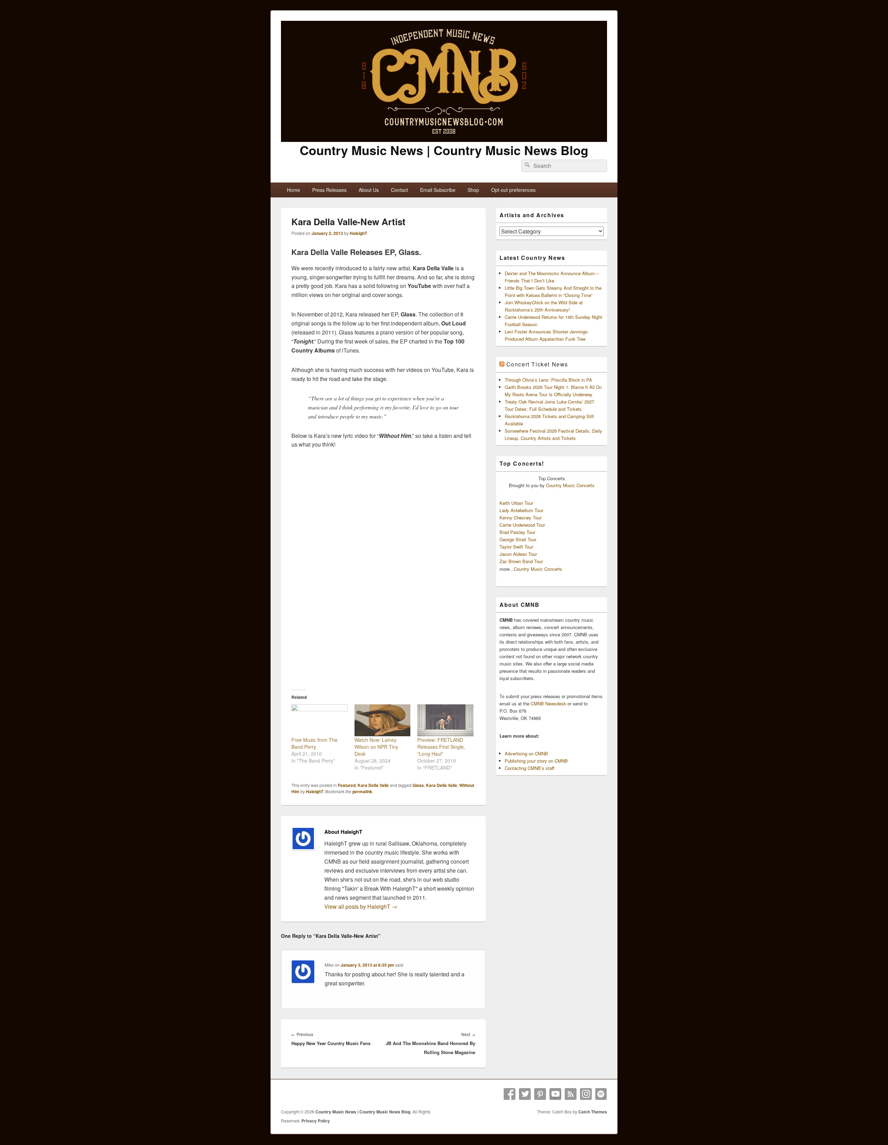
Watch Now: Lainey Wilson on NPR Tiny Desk (376, 746)
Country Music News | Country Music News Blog (444, 150)
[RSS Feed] (571, 1094)
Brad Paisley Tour (517, 532)
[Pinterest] (540, 1094)
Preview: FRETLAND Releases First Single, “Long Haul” (441, 746)
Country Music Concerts (570, 485)
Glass (418, 785)
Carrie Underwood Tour (522, 524)
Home (293, 189)
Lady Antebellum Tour (521, 510)
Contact (399, 189)
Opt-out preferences (513, 189)
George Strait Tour (518, 539)
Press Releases (329, 189)
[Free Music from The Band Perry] (319, 720)
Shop (473, 189)
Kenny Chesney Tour (520, 517)
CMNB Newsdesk (548, 703)
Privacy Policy (315, 1121)
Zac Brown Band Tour (521, 561)
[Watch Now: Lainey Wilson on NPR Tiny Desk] (383, 720)
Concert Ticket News (537, 364)
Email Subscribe (437, 189)
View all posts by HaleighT (360, 906)
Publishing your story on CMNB (536, 760)
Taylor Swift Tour (516, 546)
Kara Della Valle (373, 785)
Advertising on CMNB (526, 753)
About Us (369, 189)
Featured (347, 785)
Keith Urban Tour (516, 503)
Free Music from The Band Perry (314, 743)
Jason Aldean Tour (518, 554)
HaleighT (358, 233)
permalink (362, 791)
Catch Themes (592, 1112)
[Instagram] (586, 1094)
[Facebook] (509, 1094)
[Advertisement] (383, 630)
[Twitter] (525, 1094)
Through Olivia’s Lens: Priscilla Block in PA (548, 379)
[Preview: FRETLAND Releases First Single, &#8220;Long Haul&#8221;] (445, 720)
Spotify (601, 1094)
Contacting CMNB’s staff (529, 768)
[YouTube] (555, 1094)
